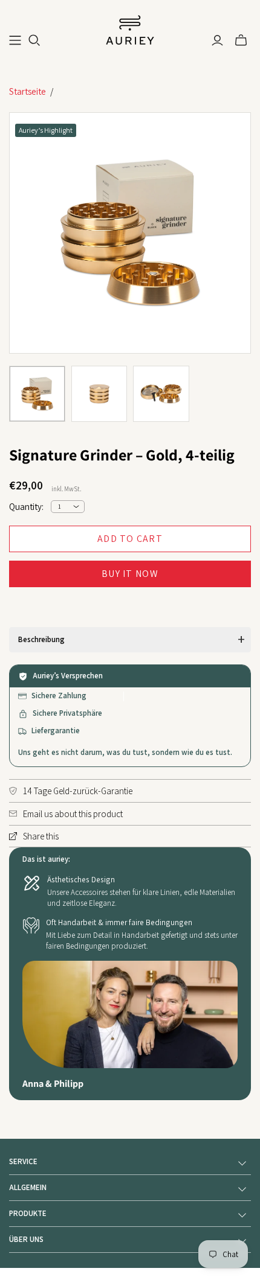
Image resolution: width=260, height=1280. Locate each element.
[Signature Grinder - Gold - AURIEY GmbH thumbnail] (37, 394)
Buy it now (130, 573)
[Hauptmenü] (15, 40)
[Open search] (34, 40)
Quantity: (26, 506)
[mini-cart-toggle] (241, 40)
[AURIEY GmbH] (130, 29)
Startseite (27, 91)
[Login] (217, 40)
